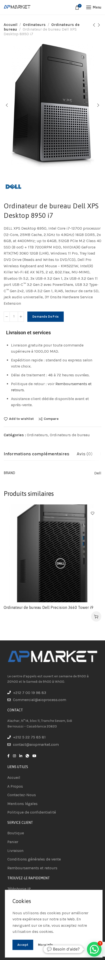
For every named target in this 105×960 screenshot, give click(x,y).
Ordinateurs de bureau (70, 435)
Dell (97, 473)
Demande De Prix (45, 316)
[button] (96, 616)
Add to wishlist (21, 419)
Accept (22, 945)
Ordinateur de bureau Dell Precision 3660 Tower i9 (48, 607)
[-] (7, 317)
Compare (51, 419)
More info (45, 945)
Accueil (10, 24)
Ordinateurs (34, 24)
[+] (21, 317)
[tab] (36, 454)
